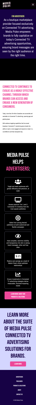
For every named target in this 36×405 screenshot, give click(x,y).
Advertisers (19, 377)
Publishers (19, 381)
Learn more (18, 364)
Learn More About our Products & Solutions (18, 295)
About (19, 390)
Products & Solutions (19, 386)
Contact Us (19, 394)
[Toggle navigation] (33, 4)
